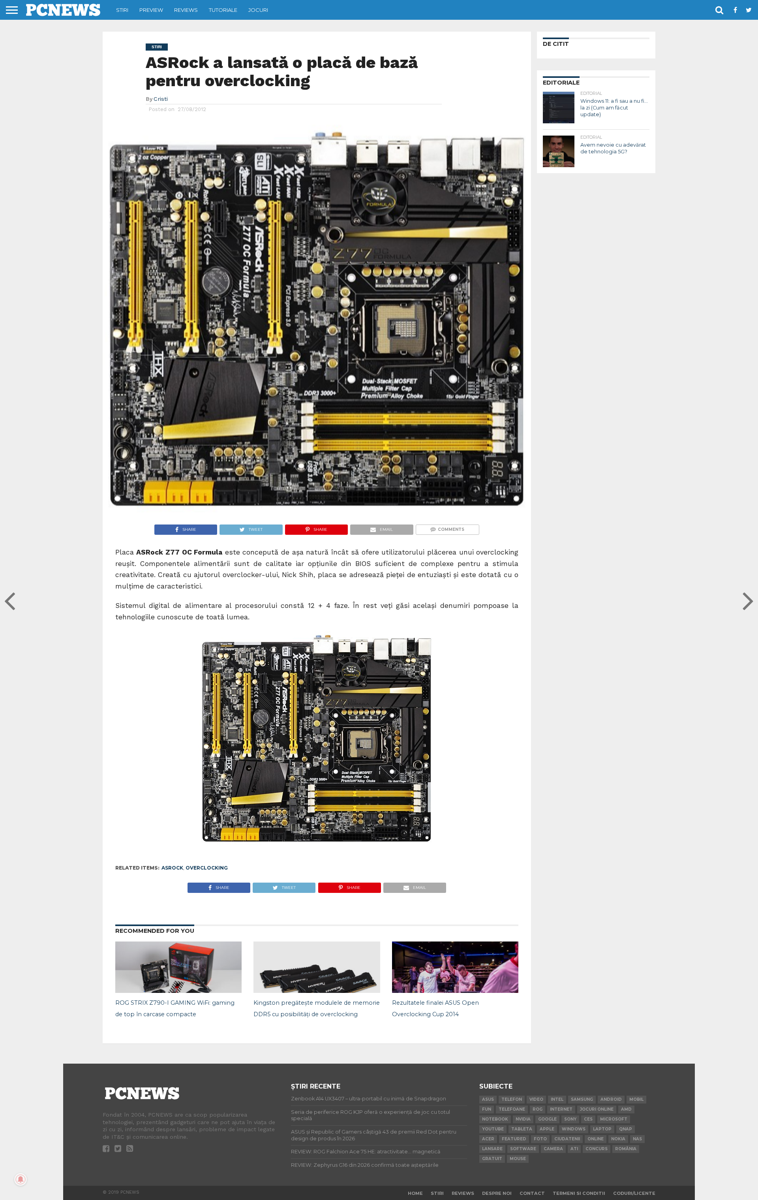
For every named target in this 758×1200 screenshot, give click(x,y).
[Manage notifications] (20, 1179)
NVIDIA (523, 1119)
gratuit (492, 1158)
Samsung (582, 1099)
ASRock (172, 868)
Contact (532, 1193)
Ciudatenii (567, 1139)
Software (523, 1148)
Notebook (495, 1119)
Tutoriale (223, 10)
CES (588, 1119)
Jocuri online (597, 1109)
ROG (537, 1109)
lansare (492, 1148)
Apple (547, 1129)
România (625, 1148)
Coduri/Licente (634, 1193)
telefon (511, 1099)
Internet (561, 1109)
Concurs (596, 1148)
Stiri (122, 10)
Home (415, 1193)
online (595, 1139)
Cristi (161, 99)
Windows (573, 1129)
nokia (618, 1139)
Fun (486, 1109)
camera (553, 1148)
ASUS (488, 1099)
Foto (540, 1139)
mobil (636, 1099)
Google (547, 1119)
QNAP (625, 1129)
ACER (488, 1139)
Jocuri (258, 10)
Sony (570, 1119)
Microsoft (613, 1119)
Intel (557, 1099)
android (611, 1099)
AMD (626, 1109)
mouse (518, 1158)
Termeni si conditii (579, 1193)
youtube (493, 1129)
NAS (637, 1139)
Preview (151, 10)
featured (514, 1139)
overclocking (207, 868)
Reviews (186, 10)
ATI (574, 1148)
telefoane (512, 1109)
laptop (602, 1129)
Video (536, 1099)
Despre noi (497, 1193)
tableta (521, 1129)
